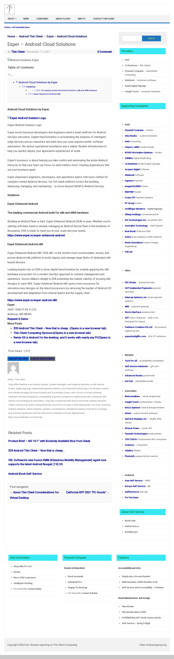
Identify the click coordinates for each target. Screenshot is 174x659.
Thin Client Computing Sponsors (52, 333)
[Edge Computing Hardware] (11, 13)
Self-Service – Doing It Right (136, 623)
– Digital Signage (143, 209)
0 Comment (104, 51)
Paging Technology (77, 587)
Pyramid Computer (134, 71)
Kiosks (17, 572)
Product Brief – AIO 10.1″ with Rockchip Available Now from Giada (49, 441)
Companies (42, 19)
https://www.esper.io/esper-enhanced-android (36, 235)
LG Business (131, 65)
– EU (137, 486)
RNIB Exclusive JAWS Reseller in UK (140, 582)
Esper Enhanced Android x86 (47, 94)
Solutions (31, 86)
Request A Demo (17, 319)
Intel (127, 59)
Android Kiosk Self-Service (25, 473)
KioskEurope (131, 532)
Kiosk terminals (75, 576)
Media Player (63, 19)
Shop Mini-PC (20, 566)
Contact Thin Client (104, 19)
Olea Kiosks (128, 606)
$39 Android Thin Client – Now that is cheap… (60, 328)
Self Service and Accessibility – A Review (143, 587)
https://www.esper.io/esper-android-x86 (32, 300)
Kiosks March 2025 (134, 612)
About (11, 19)
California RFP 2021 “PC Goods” (88, 492)
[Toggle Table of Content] (10, 75)
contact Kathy (34, 589)
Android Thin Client (18, 358)
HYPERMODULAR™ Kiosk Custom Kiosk (141, 617)
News (26, 19)
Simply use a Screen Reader (136, 576)
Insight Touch (131, 91)
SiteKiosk (129, 80)
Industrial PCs (75, 582)
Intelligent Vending (23, 583)
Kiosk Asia (130, 520)
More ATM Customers (25, 577)
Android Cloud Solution (42, 358)
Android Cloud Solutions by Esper (38, 82)
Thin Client (18, 51)
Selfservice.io (132, 526)
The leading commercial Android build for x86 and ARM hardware (69, 90)
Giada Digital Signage (135, 86)
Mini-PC (81, 19)
